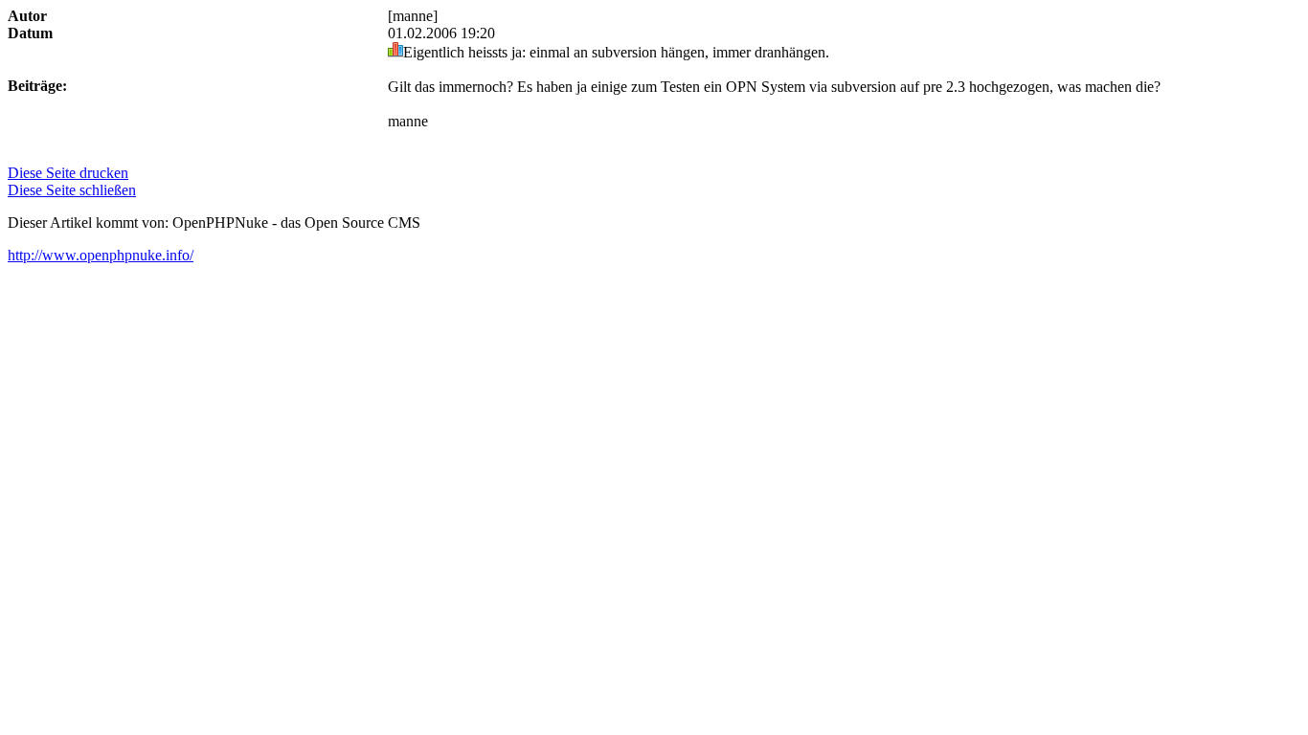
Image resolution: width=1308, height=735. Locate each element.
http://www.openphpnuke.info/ (100, 255)
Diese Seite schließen (72, 190)
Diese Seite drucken (68, 173)
